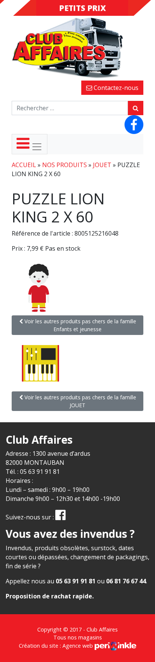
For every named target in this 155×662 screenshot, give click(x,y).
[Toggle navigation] (29, 144)
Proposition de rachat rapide (49, 596)
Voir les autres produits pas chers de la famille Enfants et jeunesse (79, 325)
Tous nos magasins (77, 637)
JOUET (102, 165)
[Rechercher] (135, 108)
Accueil (24, 165)
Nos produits (64, 165)
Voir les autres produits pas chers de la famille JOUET (79, 401)
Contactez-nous (115, 88)
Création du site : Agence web (56, 645)
